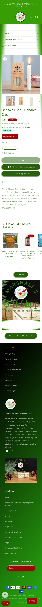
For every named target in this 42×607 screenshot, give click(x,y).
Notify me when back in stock (22, 167)
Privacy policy (23, 598)
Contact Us (9, 375)
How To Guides (10, 553)
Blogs (7, 543)
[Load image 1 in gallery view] (10, 101)
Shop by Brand (10, 511)
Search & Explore (11, 391)
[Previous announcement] (4, 4)
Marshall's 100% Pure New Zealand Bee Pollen (10, 252)
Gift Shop (8, 521)
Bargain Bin (9, 527)
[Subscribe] (32, 568)
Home (7, 497)
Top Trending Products (13, 537)
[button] (4, 17)
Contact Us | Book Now (13, 548)
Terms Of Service (11, 359)
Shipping (13, 123)
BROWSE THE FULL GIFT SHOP (21, 336)
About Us (8, 380)
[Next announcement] (37, 4)
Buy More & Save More (13, 532)
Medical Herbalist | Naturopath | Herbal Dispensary (19, 504)
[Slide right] (39, 101)
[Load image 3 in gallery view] (31, 101)
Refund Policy (10, 364)
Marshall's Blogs (11, 385)
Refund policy (13, 598)
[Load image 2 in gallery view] (21, 101)
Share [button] (6, 182)
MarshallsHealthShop (19, 595)
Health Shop (9, 516)
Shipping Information (13, 369)
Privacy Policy (10, 354)
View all (21, 274)
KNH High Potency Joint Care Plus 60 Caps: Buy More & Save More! (27, 253)
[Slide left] (2, 101)
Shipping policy (22, 602)
